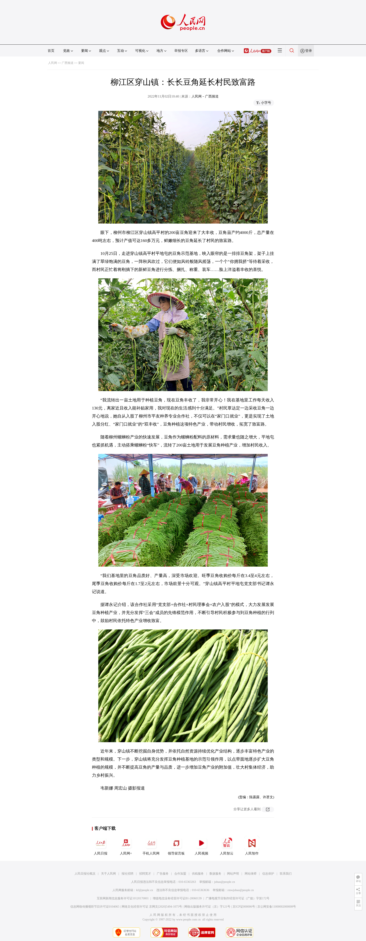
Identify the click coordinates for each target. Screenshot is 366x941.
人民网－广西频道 (205, 96)
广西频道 (67, 63)
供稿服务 (198, 873)
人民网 (52, 63)
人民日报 (100, 853)
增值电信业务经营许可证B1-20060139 (177, 898)
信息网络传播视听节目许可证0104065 (94, 906)
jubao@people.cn (224, 881)
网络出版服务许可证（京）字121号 (207, 906)
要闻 (81, 63)
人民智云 (226, 853)
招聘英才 (145, 873)
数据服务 (215, 873)
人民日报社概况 (85, 873)
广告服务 (163, 873)
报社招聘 (127, 873)
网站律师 (250, 873)
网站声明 (233, 873)
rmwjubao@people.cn (240, 890)
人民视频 (201, 853)
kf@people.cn (144, 890)
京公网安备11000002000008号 (276, 906)
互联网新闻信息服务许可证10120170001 (123, 898)
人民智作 (252, 853)
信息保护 (268, 873)
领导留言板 (176, 853)
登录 (308, 50)
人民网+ (126, 853)
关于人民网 (108, 873)
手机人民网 (151, 853)
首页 (51, 50)
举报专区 (181, 50)
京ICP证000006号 (244, 906)
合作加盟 (180, 873)
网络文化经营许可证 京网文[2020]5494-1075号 (152, 906)
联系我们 (286, 873)
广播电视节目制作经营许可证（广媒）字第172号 (237, 898)
